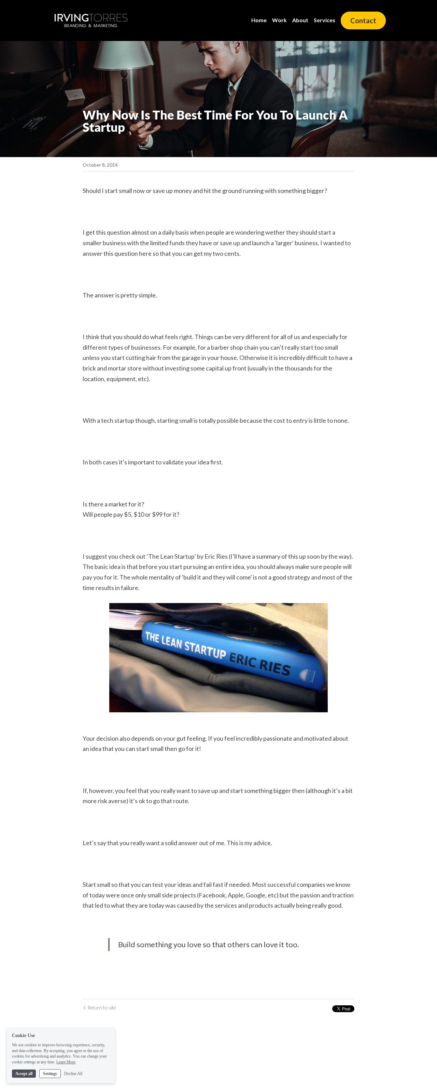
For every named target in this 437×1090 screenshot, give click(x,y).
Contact (363, 20)
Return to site (101, 1007)
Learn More (65, 1062)
